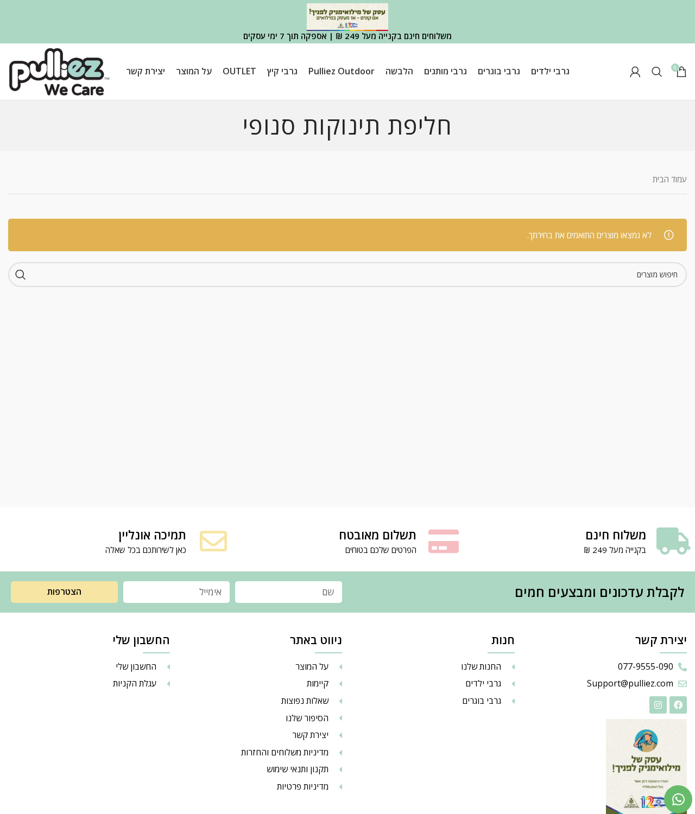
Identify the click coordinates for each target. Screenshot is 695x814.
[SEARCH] (20, 274)
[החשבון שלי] (635, 71)
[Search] (657, 71)
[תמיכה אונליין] (213, 541)
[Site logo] (59, 70)
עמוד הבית (670, 179)
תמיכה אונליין (152, 534)
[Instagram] (658, 705)
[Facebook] (678, 705)
